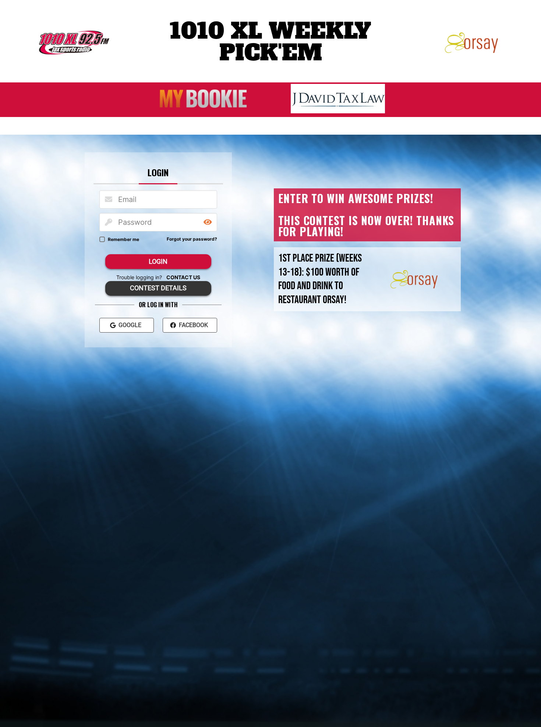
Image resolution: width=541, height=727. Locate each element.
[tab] (158, 172)
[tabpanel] (158, 261)
